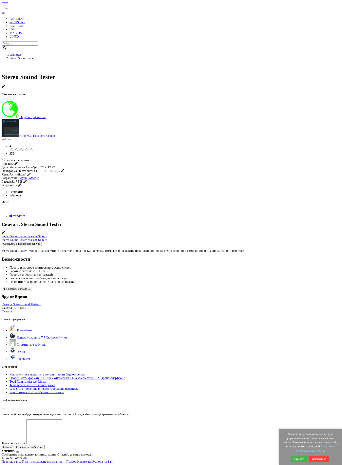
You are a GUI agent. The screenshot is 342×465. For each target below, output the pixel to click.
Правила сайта (11, 461)
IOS (12, 29)
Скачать (7, 311)
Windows (18, 216)
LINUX (15, 36)
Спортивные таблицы (31, 344)
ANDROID (17, 25)
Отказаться (319, 458)
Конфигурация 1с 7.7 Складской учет (41, 337)
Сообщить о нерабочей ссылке (21, 243)
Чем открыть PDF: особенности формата (37, 392)
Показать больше (17, 288)
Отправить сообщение (29, 447)
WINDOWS (17, 22)
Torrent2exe (24, 330)
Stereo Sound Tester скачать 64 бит (24, 239)
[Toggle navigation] (3, 13)
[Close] (3, 408)
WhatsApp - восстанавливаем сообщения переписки (45, 388)
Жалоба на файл (103, 461)
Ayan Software (29, 178)
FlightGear (23, 358)
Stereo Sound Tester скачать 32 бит (24, 236)
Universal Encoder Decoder (37, 135)
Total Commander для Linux (28, 381)
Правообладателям (79, 461)
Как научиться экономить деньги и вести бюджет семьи (47, 374)
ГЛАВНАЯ (17, 18)
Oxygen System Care (33, 117)
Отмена (7, 447)
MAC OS (16, 33)
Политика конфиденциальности (44, 461)
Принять (299, 458)
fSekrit (20, 351)
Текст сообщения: (14, 443)
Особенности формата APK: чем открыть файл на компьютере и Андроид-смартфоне (67, 378)
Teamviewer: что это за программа (32, 385)
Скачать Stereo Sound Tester (21, 304)
